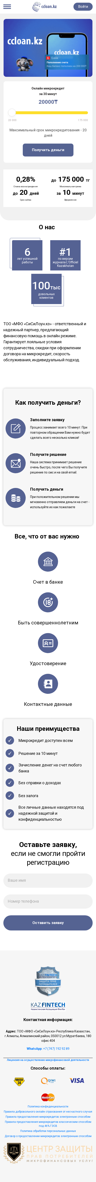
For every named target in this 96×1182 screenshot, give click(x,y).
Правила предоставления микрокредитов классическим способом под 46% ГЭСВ (48, 1123)
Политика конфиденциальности (48, 1106)
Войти (83, 6)
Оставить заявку (48, 922)
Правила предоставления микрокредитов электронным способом (48, 1116)
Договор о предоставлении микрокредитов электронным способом (48, 1136)
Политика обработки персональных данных (48, 1131)
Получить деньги (48, 150)
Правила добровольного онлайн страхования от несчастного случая (48, 1111)
